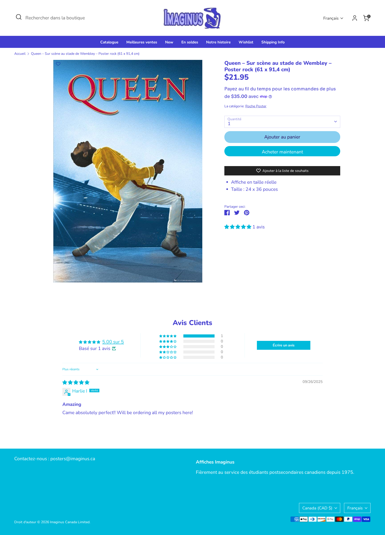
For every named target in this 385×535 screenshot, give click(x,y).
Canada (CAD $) (317, 508)
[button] (238, 227)
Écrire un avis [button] (284, 345)
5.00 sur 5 (113, 342)
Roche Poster (255, 106)
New (169, 42)
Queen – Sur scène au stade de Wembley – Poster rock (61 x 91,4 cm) (85, 53)
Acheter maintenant (282, 151)
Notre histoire (218, 42)
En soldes (189, 42)
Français (331, 18)
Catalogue (109, 42)
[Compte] (354, 18)
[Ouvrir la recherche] (18, 16)
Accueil (20, 53)
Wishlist (246, 42)
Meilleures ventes (141, 42)
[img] (75, 382)
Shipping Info (273, 42)
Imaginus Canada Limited (70, 522)
